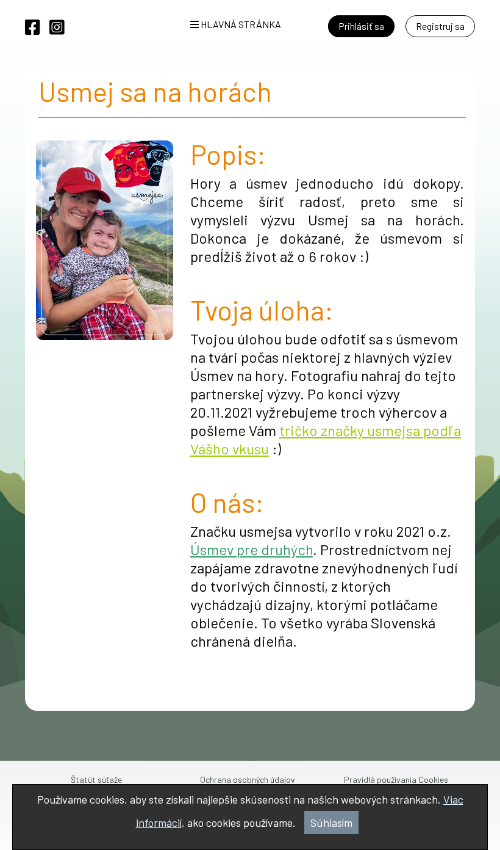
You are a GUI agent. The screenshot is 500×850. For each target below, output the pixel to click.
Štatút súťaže (96, 779)
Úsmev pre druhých (251, 549)
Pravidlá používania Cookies (396, 779)
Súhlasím (331, 822)
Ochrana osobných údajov (247, 779)
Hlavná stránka (240, 24)
